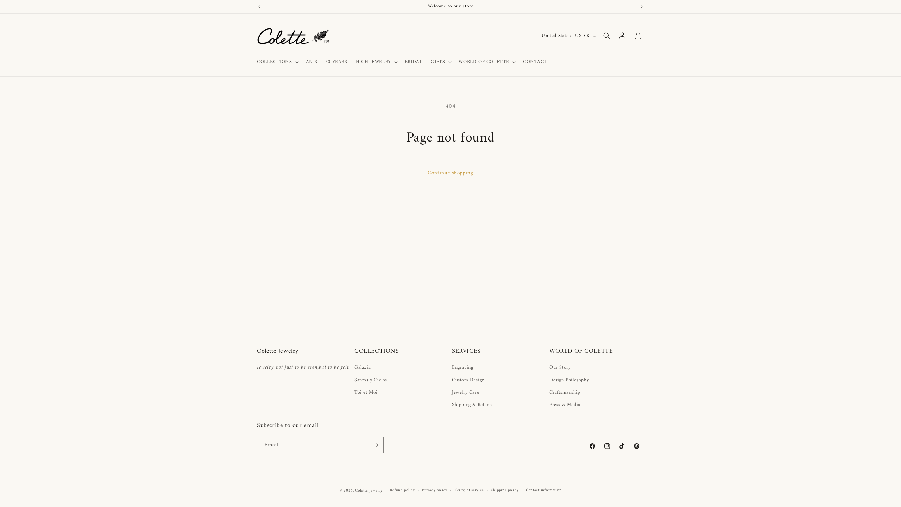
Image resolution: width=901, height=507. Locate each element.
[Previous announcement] (259, 6)
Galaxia (362, 367)
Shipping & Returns (473, 404)
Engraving (462, 367)
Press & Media (564, 404)
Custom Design (468, 380)
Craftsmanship (564, 392)
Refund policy (402, 490)
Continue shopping (450, 173)
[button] (277, 62)
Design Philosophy (569, 380)
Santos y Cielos (370, 380)
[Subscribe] (375, 445)
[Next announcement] (641, 6)
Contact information (543, 490)
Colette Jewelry (369, 490)
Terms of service (469, 490)
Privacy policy (434, 490)
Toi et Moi (366, 392)
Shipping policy (505, 490)
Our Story (560, 367)
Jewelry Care (465, 392)
